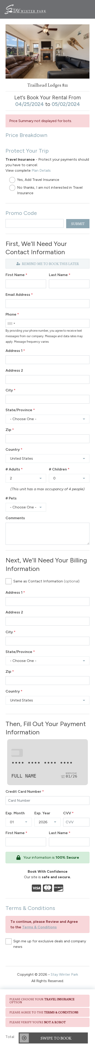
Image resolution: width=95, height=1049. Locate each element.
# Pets (11, 498)
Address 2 (14, 370)
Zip (10, 430)
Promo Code (21, 213)
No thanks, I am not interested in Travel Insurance (50, 190)
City (10, 390)
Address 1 (15, 350)
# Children (59, 469)
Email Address (19, 294)
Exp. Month (15, 813)
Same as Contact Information (46, 581)
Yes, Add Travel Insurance (38, 179)
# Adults (14, 469)
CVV (68, 813)
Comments (15, 518)
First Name (16, 275)
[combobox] (11, 323)
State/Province (20, 410)
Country (14, 449)
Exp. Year (42, 813)
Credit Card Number (25, 791)
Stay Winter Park (64, 974)
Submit (78, 223)
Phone (12, 314)
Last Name (59, 275)
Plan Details (41, 170)
